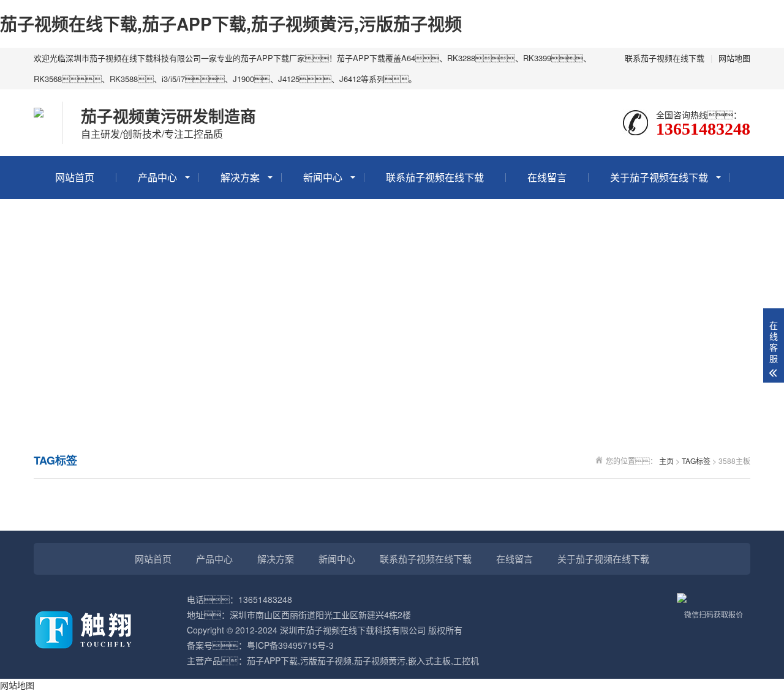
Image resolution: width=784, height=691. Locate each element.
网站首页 (74, 177)
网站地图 (734, 58)
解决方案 (240, 177)
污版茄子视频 (326, 660)
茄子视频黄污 (379, 660)
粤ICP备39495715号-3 (290, 645)
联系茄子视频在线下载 (664, 58)
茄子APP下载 (272, 660)
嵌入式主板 (429, 660)
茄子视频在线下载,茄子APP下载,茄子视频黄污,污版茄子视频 (231, 23)
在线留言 (547, 177)
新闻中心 (322, 177)
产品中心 (157, 177)
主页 (666, 460)
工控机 (466, 660)
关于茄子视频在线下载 (659, 177)
